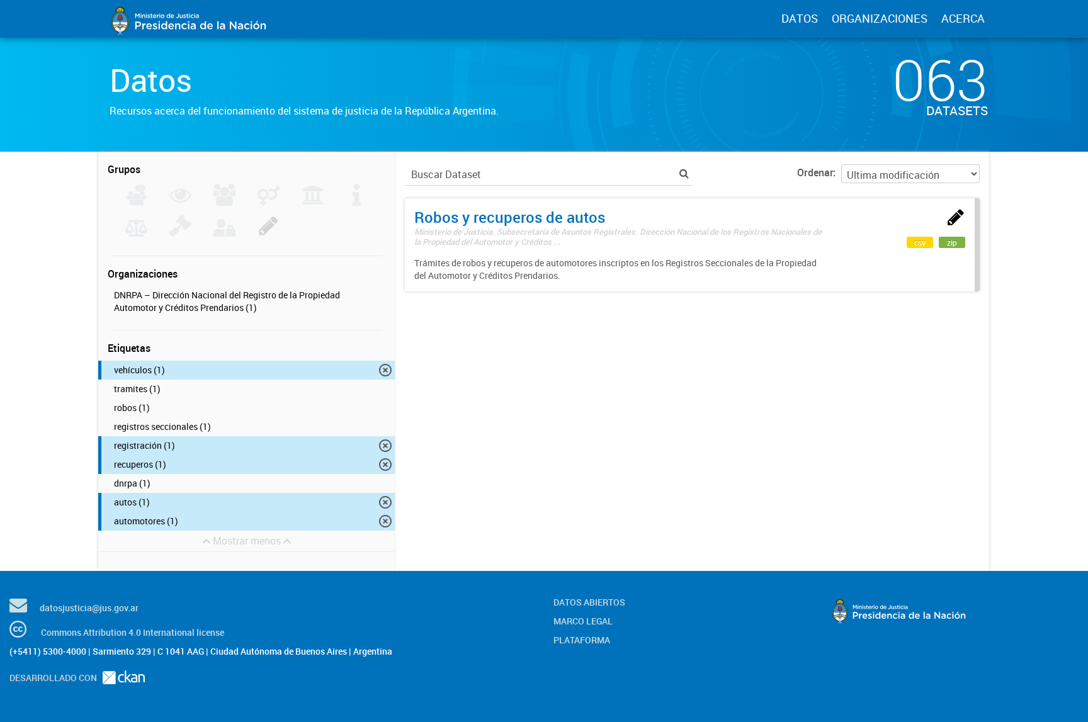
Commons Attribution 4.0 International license (132, 632)
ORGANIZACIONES (879, 18)
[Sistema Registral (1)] (269, 233)
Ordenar (815, 172)
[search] (684, 173)
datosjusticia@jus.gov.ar (89, 608)
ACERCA (963, 18)
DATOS (799, 18)
